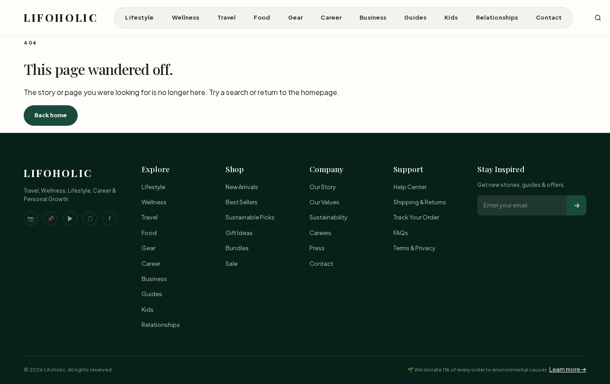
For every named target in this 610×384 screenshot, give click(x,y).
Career (331, 17)
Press (317, 248)
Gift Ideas (239, 232)
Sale (232, 263)
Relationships (497, 17)
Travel (226, 17)
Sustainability (328, 217)
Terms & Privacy (414, 248)
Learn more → (567, 369)
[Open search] (598, 18)
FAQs (400, 232)
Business (372, 17)
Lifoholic (61, 17)
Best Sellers (242, 202)
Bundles (237, 248)
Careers (320, 232)
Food (262, 17)
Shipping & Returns (419, 202)
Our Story (322, 186)
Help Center (409, 186)
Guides (415, 17)
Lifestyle (139, 17)
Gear (295, 17)
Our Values (324, 202)
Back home (50, 115)
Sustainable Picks (250, 217)
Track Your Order (416, 217)
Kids (451, 17)
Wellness (186, 17)
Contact (549, 17)
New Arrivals (242, 186)
